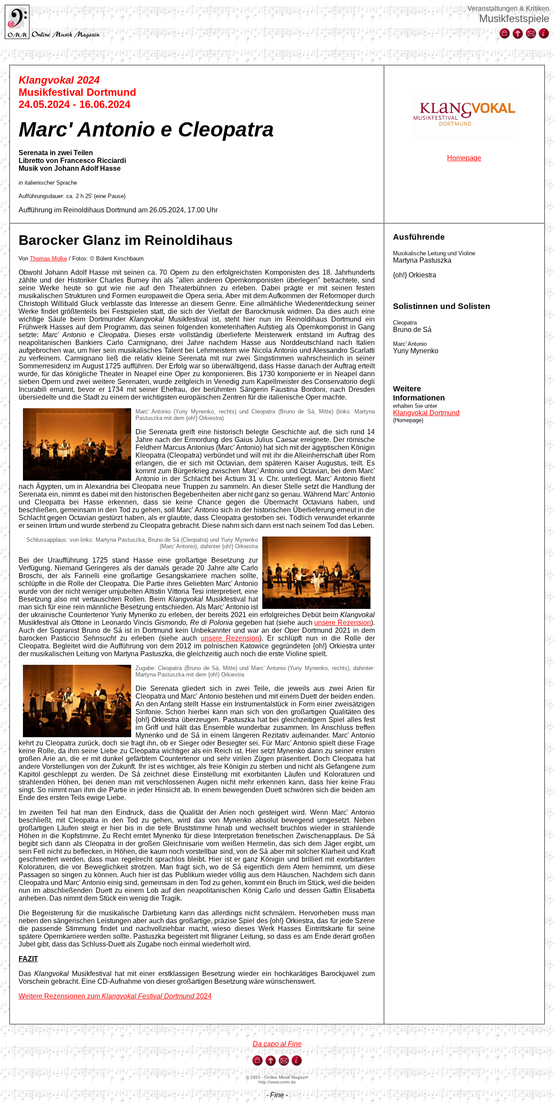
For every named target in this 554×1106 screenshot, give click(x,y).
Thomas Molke (48, 258)
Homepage (464, 158)
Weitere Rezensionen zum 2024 (115, 996)
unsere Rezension (342, 622)
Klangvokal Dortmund (426, 412)
